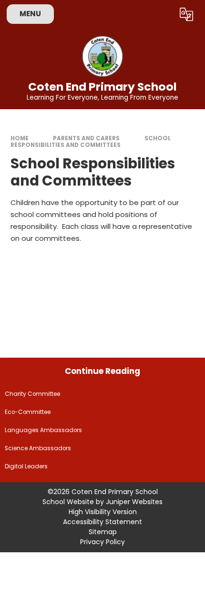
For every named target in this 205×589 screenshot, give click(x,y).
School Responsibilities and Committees (90, 141)
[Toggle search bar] (162, 14)
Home (19, 138)
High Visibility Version (103, 512)
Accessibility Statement (102, 522)
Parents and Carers (86, 138)
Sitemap (103, 532)
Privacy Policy (102, 542)
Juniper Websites (134, 501)
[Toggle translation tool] (186, 14)
